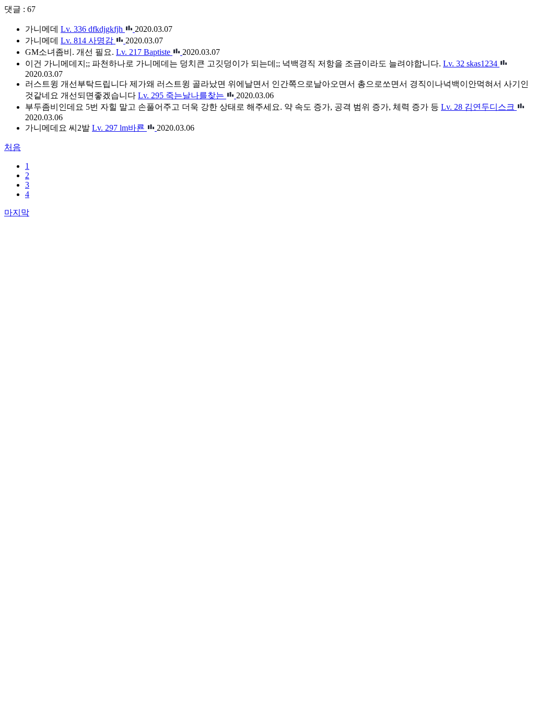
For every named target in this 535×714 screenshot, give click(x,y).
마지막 (16, 212)
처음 (12, 147)
